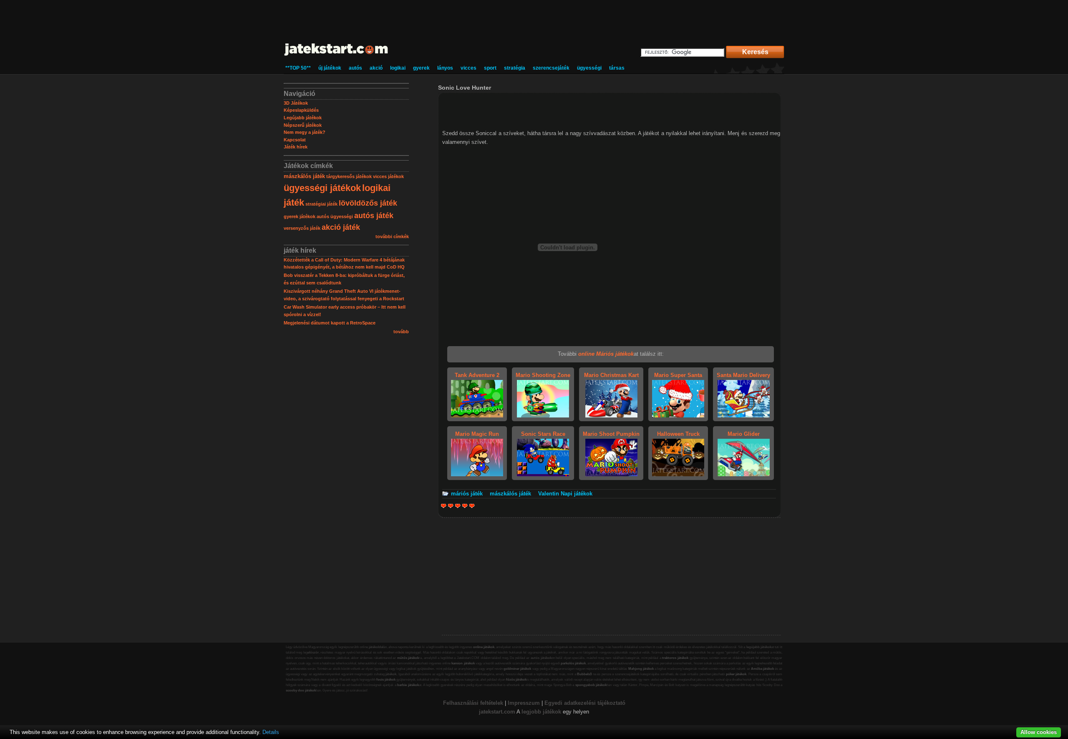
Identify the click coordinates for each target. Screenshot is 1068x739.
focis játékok (385, 679)
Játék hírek (295, 146)
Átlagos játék (457, 506)
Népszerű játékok (303, 125)
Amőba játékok (762, 669)
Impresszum (524, 703)
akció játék (341, 227)
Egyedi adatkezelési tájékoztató (584, 703)
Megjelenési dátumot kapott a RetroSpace (329, 322)
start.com (503, 712)
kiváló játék (472, 506)
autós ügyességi (335, 216)
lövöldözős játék (368, 203)
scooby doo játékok (301, 690)
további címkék (392, 236)
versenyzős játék (302, 228)
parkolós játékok (573, 663)
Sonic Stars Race (543, 434)
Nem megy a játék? (304, 132)
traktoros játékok (675, 658)
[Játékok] (336, 56)
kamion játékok (462, 663)
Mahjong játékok (641, 669)
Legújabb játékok (303, 117)
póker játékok (736, 674)
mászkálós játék (304, 176)
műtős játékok (408, 658)
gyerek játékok (299, 216)
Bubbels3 (584, 674)
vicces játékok (388, 176)
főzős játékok (516, 679)
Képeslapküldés (301, 110)
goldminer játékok (517, 669)
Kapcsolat (295, 139)
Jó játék (465, 506)
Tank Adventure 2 (477, 375)
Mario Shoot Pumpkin (611, 434)
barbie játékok (407, 685)
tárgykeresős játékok (349, 176)
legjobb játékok (541, 712)
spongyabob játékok (591, 685)
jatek (485, 712)
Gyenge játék (443, 506)
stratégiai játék (321, 203)
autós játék (373, 215)
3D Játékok (296, 103)
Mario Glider (744, 434)
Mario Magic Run (477, 434)
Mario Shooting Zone (543, 375)
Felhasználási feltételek (473, 703)
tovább (401, 331)
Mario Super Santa (678, 375)
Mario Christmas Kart (611, 375)
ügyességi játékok (322, 188)
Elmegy (450, 506)
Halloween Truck (678, 434)
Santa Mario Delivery (743, 375)
